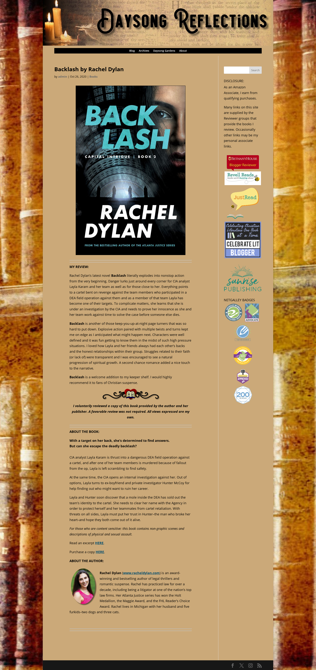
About (183, 50)
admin (62, 76)
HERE (99, 543)
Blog (132, 50)
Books (93, 76)
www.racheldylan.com (141, 573)
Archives (144, 50)
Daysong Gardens (164, 50)
